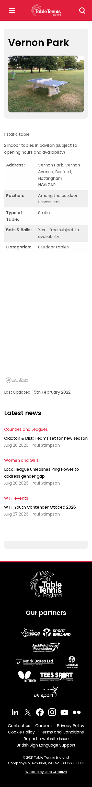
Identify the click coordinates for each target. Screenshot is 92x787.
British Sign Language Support (46, 745)
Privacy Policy (70, 726)
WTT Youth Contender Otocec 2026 (40, 507)
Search (82, 10)
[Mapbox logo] (17, 380)
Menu (11, 10)
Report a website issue (46, 739)
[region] (46, 321)
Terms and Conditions (62, 732)
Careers (43, 726)
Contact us (19, 726)
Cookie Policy (21, 732)
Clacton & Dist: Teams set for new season (46, 438)
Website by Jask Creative (46, 772)
